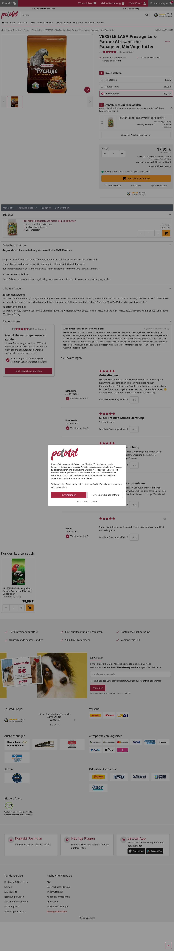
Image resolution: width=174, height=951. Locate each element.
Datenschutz (82, 501)
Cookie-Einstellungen (102, 484)
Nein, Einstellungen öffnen (105, 494)
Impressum (92, 501)
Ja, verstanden (69, 494)
